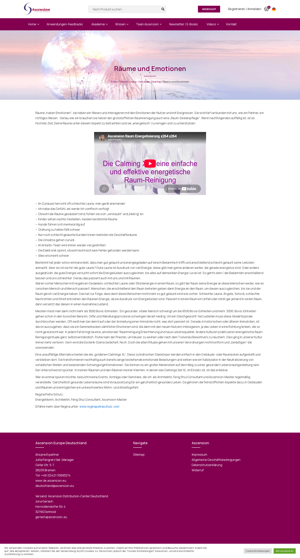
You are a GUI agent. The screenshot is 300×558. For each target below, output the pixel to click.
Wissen (120, 24)
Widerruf (198, 470)
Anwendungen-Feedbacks (65, 24)
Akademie (98, 24)
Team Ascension (147, 24)
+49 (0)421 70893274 (55, 475)
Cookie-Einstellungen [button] (258, 550)
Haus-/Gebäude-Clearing (146, 81)
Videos (211, 24)
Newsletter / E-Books (183, 24)
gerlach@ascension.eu (51, 517)
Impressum (199, 455)
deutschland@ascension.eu (54, 486)
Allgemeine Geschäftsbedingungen (216, 460)
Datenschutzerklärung (207, 465)
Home (32, 24)
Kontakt (231, 24)
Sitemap (139, 455)
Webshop (209, 9)
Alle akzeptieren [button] (285, 550)
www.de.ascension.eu (50, 481)
